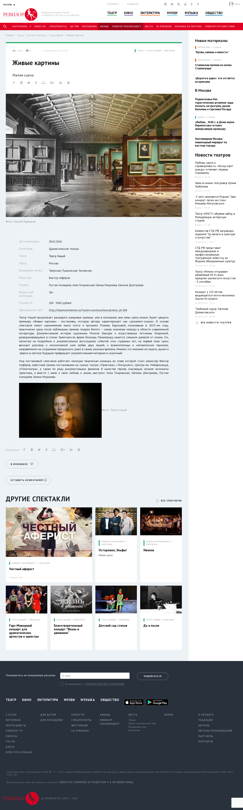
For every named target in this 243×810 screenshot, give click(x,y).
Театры (132, 719)
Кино (128, 13)
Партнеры (205, 736)
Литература (150, 13)
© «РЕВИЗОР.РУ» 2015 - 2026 (59, 798)
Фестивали (79, 725)
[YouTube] (185, 4)
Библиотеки (134, 730)
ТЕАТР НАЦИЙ (154, 51)
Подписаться (153, 676)
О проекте (113, 4)
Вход (237, 4)
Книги (168, 714)
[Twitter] (172, 4)
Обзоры (11, 736)
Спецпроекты (58, 26)
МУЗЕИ (201, 117)
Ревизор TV (14, 730)
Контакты (205, 741)
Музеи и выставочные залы (142, 723)
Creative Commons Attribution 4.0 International (96, 782)
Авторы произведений (215, 730)
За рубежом (164, 26)
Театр (112, 13)
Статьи (217, 47)
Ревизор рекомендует (126, 26)
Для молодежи (51, 720)
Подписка (133, 4)
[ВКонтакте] (165, 4)
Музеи (172, 13)
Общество (214, 13)
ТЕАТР (140, 51)
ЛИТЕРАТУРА (204, 47)
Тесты (10, 741)
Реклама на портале (188, 26)
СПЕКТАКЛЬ (169, 51)
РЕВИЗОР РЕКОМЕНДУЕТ (24, 563)
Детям (74, 26)
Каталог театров (36, 35)
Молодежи (89, 26)
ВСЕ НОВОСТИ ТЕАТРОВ (216, 322)
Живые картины (75, 35)
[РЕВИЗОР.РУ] (20, 14)
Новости (40, 26)
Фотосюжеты (16, 725)
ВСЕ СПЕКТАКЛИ (171, 500)
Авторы (204, 725)
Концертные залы (137, 726)
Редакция (205, 720)
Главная (10, 35)
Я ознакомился (73, 684)
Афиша (104, 26)
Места (149, 26)
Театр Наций (56, 35)
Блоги (10, 746)
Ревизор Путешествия (220, 26)
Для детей (48, 714)
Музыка (191, 13)
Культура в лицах (19, 752)
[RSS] (178, 4)
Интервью (13, 720)
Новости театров (212, 155)
